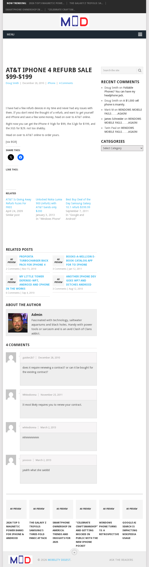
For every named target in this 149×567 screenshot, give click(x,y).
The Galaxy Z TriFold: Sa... (86, 3)
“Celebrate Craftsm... (61, 9)
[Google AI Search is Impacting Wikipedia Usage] (132, 509)
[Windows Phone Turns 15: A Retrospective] (109, 509)
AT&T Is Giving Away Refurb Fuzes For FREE (18, 203)
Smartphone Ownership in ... (23, 9)
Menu (10, 34)
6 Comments (13, 293)
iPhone (51, 83)
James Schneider (114, 118)
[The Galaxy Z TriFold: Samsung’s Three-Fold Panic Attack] (39, 509)
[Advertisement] (76, 52)
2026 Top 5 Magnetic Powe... (46, 3)
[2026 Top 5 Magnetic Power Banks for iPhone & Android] (16, 509)
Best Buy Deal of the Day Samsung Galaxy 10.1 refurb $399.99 (78, 203)
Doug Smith (12, 83)
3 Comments (59, 269)
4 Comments (66, 83)
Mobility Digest (59, 559)
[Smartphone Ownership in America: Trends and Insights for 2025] (63, 509)
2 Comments (13, 269)
